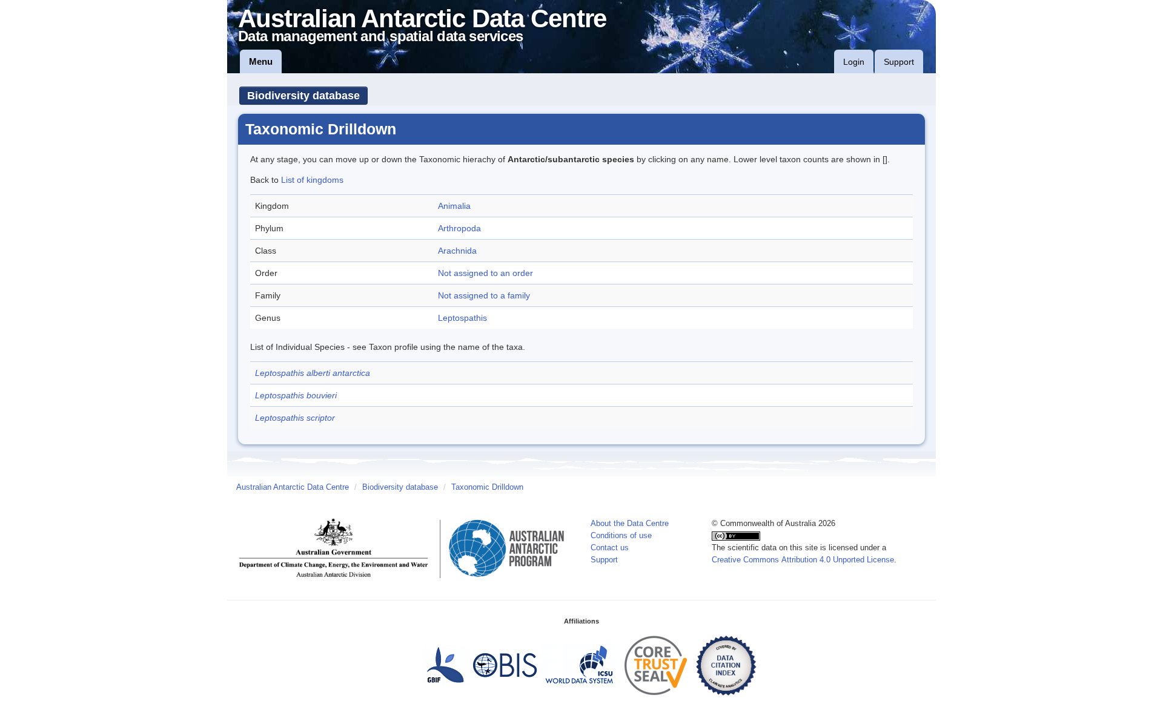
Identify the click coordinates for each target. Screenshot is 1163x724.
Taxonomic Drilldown (487, 487)
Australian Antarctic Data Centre (292, 487)
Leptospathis (462, 318)
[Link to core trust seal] (656, 664)
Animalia (454, 206)
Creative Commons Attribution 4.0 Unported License (803, 560)
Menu (261, 61)
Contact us (610, 548)
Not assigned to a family (484, 295)
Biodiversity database (303, 96)
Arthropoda (459, 228)
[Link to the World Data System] (579, 664)
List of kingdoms (312, 180)
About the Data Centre (630, 523)
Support (899, 62)
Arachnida (457, 250)
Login (853, 62)
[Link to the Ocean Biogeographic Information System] (505, 664)
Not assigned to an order (485, 273)
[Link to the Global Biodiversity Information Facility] (445, 664)
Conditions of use (621, 535)
